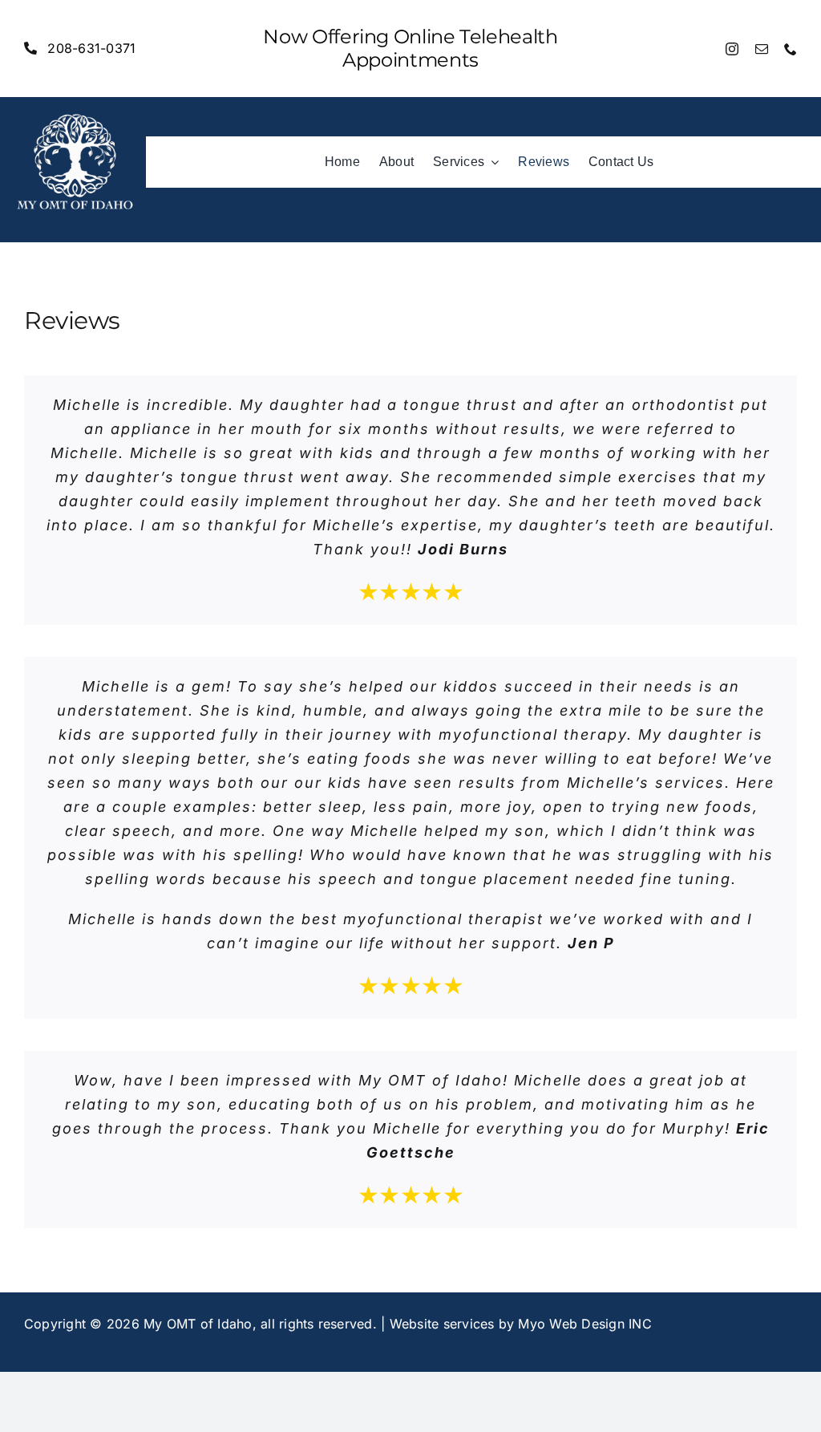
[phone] (790, 49)
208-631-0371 (91, 48)
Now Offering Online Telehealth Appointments (410, 48)
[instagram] (732, 49)
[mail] (761, 49)
